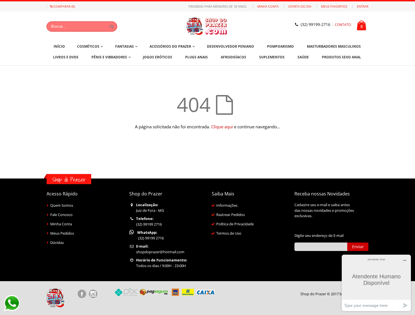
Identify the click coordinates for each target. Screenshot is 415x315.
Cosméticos (88, 46)
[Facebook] (82, 294)
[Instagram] (93, 294)
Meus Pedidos (62, 233)
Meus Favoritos (334, 6)
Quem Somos (61, 205)
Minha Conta (268, 6)
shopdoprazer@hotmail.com (160, 251)
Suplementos (272, 57)
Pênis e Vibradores (109, 57)
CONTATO (343, 24)
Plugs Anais (196, 57)
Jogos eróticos (157, 57)
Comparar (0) (64, 6)
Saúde (303, 57)
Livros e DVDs (65, 57)
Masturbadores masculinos (334, 46)
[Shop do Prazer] (207, 26)
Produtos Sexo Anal (341, 57)
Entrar (362, 6)
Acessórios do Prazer (170, 46)
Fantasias (124, 46)
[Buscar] (112, 26)
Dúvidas (57, 242)
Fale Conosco (61, 214)
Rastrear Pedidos (230, 214)
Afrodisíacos (233, 57)
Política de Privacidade (235, 223)
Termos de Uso (228, 233)
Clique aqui (222, 126)
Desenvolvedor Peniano (230, 46)
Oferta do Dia (299, 6)
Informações (226, 205)
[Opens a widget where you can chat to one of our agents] (376, 282)
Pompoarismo (280, 46)
